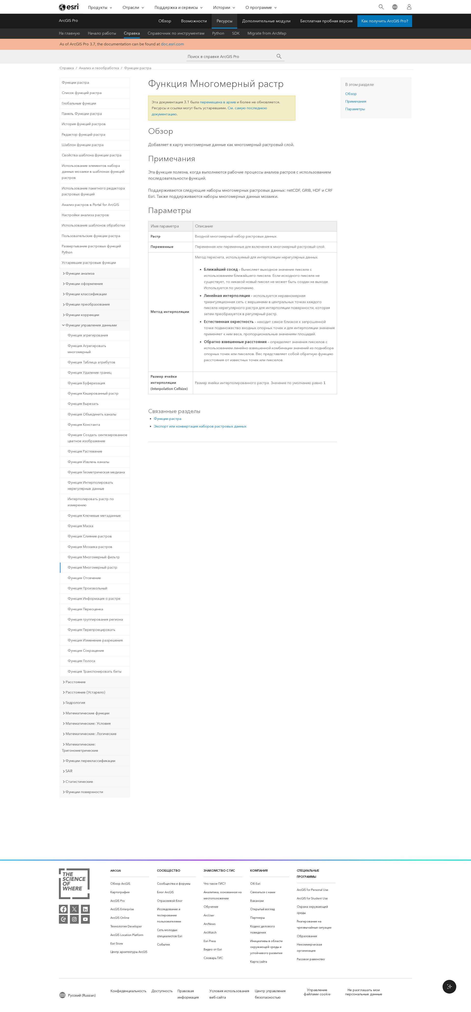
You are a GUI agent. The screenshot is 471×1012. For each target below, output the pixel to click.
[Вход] (409, 7)
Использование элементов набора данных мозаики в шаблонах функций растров (93, 172)
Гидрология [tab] (75, 702)
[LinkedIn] (85, 909)
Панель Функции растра (82, 114)
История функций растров (84, 124)
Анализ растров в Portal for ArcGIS (90, 205)
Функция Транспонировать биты (94, 671)
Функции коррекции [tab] (82, 315)
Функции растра (137, 68)
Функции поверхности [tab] (84, 792)
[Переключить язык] (394, 7)
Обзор (164, 21)
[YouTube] (85, 919)
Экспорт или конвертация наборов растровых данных (200, 426)
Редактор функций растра (83, 135)
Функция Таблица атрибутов (91, 362)
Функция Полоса (81, 661)
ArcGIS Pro (68, 20)
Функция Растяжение (85, 451)
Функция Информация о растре (94, 599)
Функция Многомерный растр (92, 567)
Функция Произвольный (87, 588)
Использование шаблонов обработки (93, 225)
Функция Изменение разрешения (95, 640)
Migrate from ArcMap (267, 33)
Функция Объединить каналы (92, 414)
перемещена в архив (218, 102)
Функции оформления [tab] (84, 283)
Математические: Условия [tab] (88, 723)
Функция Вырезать (83, 404)
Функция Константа (84, 425)
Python (218, 33)
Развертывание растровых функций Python (91, 249)
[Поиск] (381, 7)
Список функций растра (82, 93)
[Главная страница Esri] (69, 7)
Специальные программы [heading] (308, 874)
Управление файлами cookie (317, 992)
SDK (236, 33)
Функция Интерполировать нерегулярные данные (90, 485)
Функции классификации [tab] (86, 294)
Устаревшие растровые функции (89, 263)
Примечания (355, 101)
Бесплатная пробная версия (326, 21)
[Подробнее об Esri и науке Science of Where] (74, 884)
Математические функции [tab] (87, 713)
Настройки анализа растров (85, 215)
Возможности (194, 21)
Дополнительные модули (266, 21)
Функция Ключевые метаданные (94, 516)
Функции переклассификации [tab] (90, 761)
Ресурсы (224, 21)
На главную (69, 33)
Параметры (355, 109)
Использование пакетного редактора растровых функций (93, 191)
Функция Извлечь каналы (88, 462)
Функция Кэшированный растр (93, 393)
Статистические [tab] (79, 781)
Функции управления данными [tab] (91, 325)
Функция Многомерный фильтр (94, 557)
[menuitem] (129, 883)
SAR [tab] (68, 771)
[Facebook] (63, 909)
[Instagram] (74, 919)
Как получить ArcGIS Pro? (384, 21)
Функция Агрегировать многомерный (87, 349)
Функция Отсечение (84, 578)
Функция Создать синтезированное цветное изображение (97, 438)
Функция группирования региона (95, 619)
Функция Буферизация (86, 383)
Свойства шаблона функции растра (91, 155)
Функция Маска (80, 526)
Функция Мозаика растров (90, 547)
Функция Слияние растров (90, 536)
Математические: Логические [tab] (91, 734)
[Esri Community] (63, 919)
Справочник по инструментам (176, 33)
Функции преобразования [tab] (87, 304)
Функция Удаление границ (89, 373)
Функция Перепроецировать (91, 630)
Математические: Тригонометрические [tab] (80, 747)
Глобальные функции (79, 103)
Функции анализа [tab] (79, 273)
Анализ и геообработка (99, 68)
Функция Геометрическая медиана (96, 472)
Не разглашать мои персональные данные (363, 992)
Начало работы (102, 33)
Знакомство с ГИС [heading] (219, 870)
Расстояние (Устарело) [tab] (85, 692)
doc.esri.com (172, 44)
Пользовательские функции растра (91, 236)
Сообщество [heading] (168, 870)
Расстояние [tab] (75, 682)
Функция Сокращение (86, 651)
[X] (74, 909)
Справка (132, 33)
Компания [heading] (259, 870)
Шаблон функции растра (83, 145)
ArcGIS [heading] (115, 870)
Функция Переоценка (85, 609)
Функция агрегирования (88, 335)
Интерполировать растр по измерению (91, 502)
